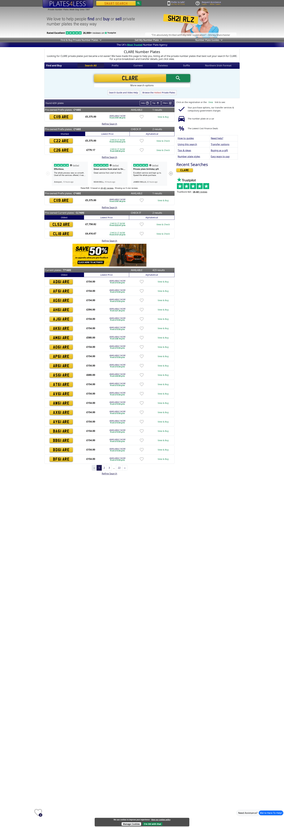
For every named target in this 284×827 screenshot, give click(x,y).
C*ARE (77, 109)
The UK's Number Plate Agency (142, 44)
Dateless (163, 65)
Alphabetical (152, 133)
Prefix (115, 65)
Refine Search (109, 124)
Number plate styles (189, 156)
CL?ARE (80, 212)
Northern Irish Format (218, 65)
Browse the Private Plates (158, 92)
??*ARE (67, 270)
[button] (100, 40)
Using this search (187, 144)
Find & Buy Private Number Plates (79, 40)
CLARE (184, 170)
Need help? (217, 138)
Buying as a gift (219, 150)
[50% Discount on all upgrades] (109, 255)
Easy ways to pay (220, 156)
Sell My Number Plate (147, 40)
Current (138, 65)
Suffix (186, 65)
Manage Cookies (131, 824)
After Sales (215, 4)
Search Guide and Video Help (123, 92)
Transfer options (220, 144)
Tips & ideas (184, 150)
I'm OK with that (152, 824)
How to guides (186, 138)
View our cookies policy (160, 820)
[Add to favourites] (141, 116)
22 (119, 467)
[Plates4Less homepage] (67, 3)
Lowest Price (107, 133)
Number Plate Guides (207, 40)
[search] (138, 3)
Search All (91, 65)
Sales (204, 4)
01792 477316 (178, 4)
